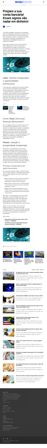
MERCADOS (6, 256)
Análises (33, 269)
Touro (12, 118)
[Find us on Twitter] (9, 438)
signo (11, 246)
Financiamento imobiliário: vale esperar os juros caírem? (29, 295)
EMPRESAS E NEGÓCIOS (17, 256)
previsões (7, 246)
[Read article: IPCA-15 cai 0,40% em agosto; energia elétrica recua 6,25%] (8, 379)
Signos (15, 246)
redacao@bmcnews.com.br (8, 418)
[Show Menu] (3, 2)
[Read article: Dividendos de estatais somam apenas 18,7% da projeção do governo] (8, 356)
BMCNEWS (8, 26)
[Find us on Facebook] (11, 438)
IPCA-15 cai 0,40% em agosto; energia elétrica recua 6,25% (30, 375)
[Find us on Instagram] (5, 438)
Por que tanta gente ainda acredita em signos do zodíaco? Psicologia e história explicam (12, 110)
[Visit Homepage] (23, 2)
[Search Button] (43, 2)
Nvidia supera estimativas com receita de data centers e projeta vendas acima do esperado (29, 261)
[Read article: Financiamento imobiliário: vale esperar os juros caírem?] (8, 299)
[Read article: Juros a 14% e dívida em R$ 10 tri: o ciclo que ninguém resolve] (8, 344)
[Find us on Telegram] (7, 438)
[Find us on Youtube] (3, 438)
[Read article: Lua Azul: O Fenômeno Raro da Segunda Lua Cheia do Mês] (19, 108)
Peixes (6, 142)
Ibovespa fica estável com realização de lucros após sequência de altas (7, 260)
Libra (5, 78)
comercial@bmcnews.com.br (8, 422)
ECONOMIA (38, 256)
